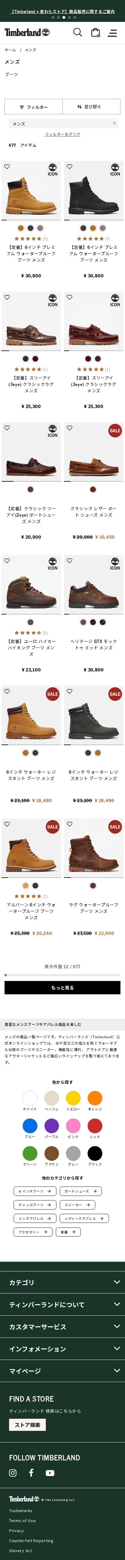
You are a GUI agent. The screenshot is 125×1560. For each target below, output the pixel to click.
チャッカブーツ (35, 1205)
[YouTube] (50, 1473)
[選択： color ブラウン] (40, 228)
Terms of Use (22, 1520)
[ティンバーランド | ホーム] (27, 31)
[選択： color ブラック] (30, 228)
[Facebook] (31, 1473)
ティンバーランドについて (47, 1304)
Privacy (16, 1530)
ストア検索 (27, 1424)
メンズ (30, 50)
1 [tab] (53, 17)
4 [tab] (69, 17)
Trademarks (21, 1510)
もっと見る (62, 988)
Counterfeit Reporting (31, 1540)
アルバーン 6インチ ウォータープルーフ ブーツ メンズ (31, 911)
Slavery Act (20, 1550)
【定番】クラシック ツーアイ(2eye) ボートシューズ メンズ (31, 515)
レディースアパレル (84, 1218)
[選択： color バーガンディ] (35, 359)
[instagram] (13, 1473)
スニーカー (77, 1205)
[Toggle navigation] (112, 32)
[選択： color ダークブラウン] (93, 622)
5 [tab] (74, 17)
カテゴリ (22, 1282)
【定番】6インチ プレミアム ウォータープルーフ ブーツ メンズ (31, 253)
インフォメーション (37, 1348)
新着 (68, 1232)
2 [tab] (58, 17)
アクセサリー (33, 1232)
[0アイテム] (95, 31)
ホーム (10, 50)
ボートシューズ (81, 1191)
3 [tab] (63, 17)
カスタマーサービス (37, 1326)
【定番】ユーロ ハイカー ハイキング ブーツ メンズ (31, 647)
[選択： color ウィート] (93, 228)
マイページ (25, 1370)
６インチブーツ (35, 1191)
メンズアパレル (35, 1218)
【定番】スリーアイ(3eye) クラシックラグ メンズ (31, 384)
